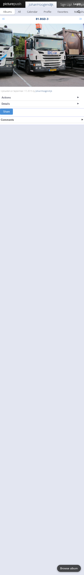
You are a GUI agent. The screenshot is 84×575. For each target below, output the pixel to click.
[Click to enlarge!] (42, 55)
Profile (47, 11)
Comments (7, 119)
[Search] (79, 12)
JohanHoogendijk (41, 4)
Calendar (32, 11)
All (19, 11)
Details (6, 103)
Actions (6, 97)
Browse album (69, 568)
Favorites (63, 11)
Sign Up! (66, 4)
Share (6, 111)
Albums (7, 11)
